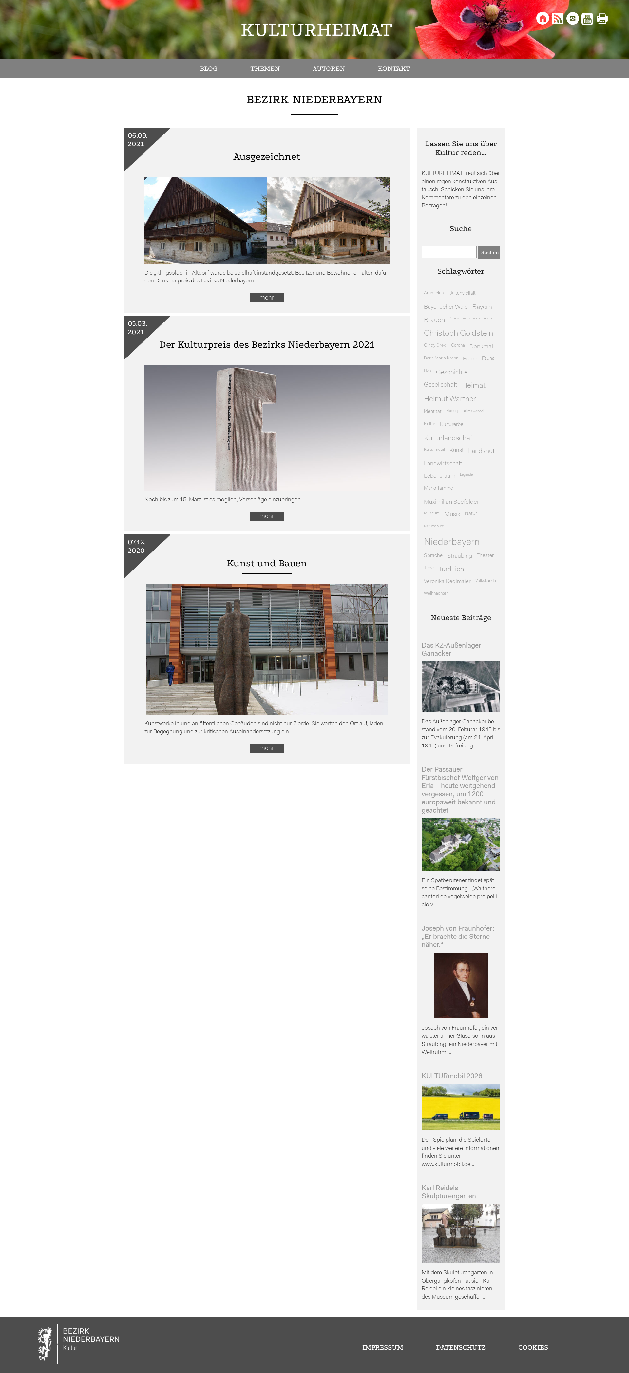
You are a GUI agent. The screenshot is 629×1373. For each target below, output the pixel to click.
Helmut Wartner (450, 399)
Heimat (474, 386)
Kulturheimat (316, 29)
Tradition (451, 569)
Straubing (459, 556)
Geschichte (451, 372)
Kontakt (394, 68)
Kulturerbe (451, 424)
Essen (470, 359)
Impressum (382, 1347)
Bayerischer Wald (446, 307)
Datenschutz (461, 1347)
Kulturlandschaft (449, 438)
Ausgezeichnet (266, 156)
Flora (427, 371)
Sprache (433, 555)
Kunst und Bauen (267, 563)
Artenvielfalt (463, 293)
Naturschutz (434, 526)
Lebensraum (439, 476)
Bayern (482, 307)
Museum (432, 513)
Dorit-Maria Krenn (441, 358)
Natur (471, 514)
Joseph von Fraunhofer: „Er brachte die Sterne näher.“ (458, 937)
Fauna (488, 358)
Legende (466, 475)
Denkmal (481, 347)
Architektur (435, 293)
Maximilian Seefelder (451, 502)
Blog (209, 68)
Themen (265, 68)
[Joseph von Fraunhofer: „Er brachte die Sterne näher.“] (461, 1016)
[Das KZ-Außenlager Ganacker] (461, 710)
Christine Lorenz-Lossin (471, 318)
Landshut (481, 451)
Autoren (329, 68)
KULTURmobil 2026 (452, 1076)
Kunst (456, 450)
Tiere (429, 568)
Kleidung (452, 411)
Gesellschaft (440, 385)
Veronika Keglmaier (447, 581)
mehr (266, 298)
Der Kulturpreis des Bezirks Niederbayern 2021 (267, 344)
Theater (485, 555)
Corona (458, 345)
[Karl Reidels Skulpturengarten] (461, 1261)
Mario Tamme (438, 488)
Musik (452, 515)
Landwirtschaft (443, 464)
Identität (433, 411)
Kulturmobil (434, 450)
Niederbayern (452, 542)
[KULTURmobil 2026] (461, 1128)
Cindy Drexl (435, 345)
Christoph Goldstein (458, 334)
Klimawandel (474, 411)
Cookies (533, 1347)
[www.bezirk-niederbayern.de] (79, 1345)
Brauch (434, 320)
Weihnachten (436, 593)
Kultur (429, 424)
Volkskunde (485, 581)
